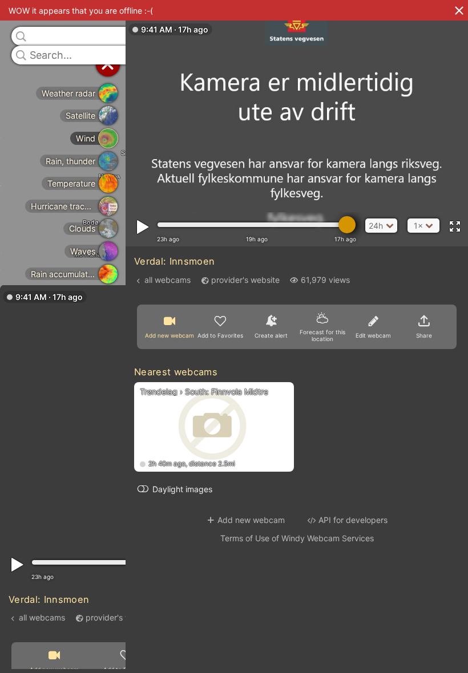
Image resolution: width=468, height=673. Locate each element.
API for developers (353, 520)
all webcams (42, 617)
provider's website (120, 617)
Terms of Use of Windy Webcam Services (297, 538)
